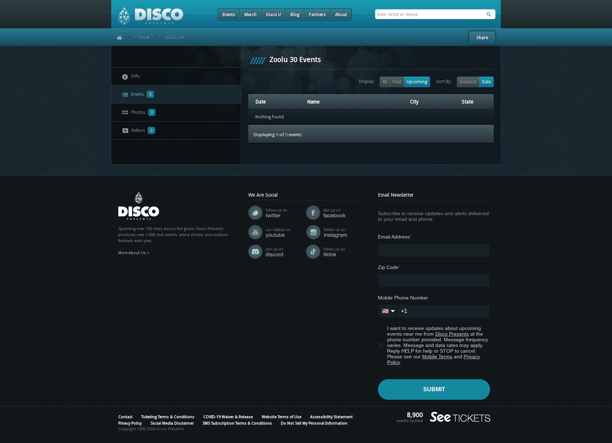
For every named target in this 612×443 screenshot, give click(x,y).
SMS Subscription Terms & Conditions (237, 423)
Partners (317, 14)
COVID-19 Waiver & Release (228, 417)
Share (482, 37)
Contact (125, 417)
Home (117, 37)
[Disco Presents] (147, 12)
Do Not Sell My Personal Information (314, 423)
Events (228, 14)
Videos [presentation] (141, 130)
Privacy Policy (130, 423)
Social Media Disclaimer (172, 423)
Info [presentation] (135, 76)
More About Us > (133, 253)
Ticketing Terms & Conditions (167, 417)
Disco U (273, 14)
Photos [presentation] (141, 112)
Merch (250, 14)
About (341, 14)
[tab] (176, 76)
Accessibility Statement (331, 417)
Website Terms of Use (281, 417)
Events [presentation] (141, 94)
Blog (294, 14)
